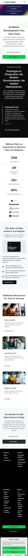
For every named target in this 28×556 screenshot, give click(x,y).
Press (5, 455)
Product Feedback (7, 511)
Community (7, 507)
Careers (6, 458)
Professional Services (21, 463)
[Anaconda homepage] (9, 2)
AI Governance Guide (21, 494)
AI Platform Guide (21, 499)
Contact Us (7, 460)
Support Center (6, 497)
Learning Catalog (6, 501)
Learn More (8, 123)
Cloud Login (5, 493)
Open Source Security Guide (20, 505)
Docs (5, 505)
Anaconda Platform (21, 456)
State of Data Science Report (20, 513)
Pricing (20, 466)
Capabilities (21, 459)
